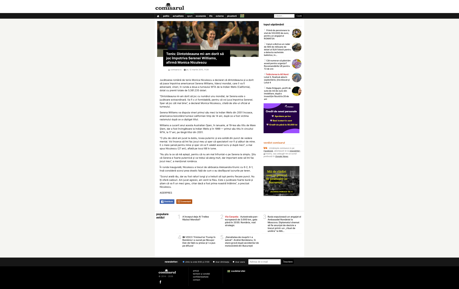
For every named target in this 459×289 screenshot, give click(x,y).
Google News (281, 156)
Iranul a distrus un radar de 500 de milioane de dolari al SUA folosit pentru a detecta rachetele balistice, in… (277, 49)
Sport (189, 16)
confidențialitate (200, 277)
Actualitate (178, 16)
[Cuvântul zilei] (240, 15)
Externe (220, 16)
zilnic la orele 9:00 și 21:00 (197, 262)
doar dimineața (222, 262)
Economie (201, 16)
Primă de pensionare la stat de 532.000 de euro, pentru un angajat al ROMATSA (277, 34)
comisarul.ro (176, 69)
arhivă (196, 271)
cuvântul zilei (238, 271)
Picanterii (232, 16)
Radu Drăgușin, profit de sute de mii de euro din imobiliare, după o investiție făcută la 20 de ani (277, 93)
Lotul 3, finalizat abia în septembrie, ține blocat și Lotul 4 (277, 78)
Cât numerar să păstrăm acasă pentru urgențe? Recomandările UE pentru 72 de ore (277, 64)
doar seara (240, 262)
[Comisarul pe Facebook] (160, 282)
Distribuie (168, 202)
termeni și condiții (201, 274)
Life (210, 16)
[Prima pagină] (158, 16)
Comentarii (185, 202)
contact (196, 280)
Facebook (268, 151)
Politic (166, 16)
